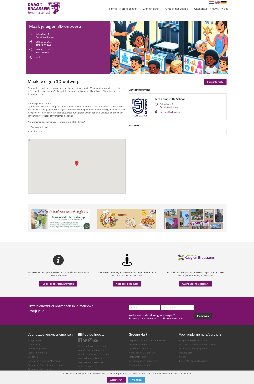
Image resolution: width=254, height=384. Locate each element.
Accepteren (116, 379)
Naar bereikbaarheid (127, 283)
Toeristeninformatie (37, 352)
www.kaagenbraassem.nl (195, 283)
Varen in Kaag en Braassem (91, 350)
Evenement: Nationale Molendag (44, 361)
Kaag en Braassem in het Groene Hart (147, 340)
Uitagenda (33, 356)
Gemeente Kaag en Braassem (193, 361)
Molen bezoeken (86, 366)
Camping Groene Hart (139, 365)
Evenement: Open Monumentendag (45, 365)
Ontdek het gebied (37, 348)
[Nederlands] (211, 2)
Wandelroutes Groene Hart (142, 352)
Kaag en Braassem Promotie (193, 340)
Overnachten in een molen (91, 362)
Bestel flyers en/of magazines (193, 348)
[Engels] (217, 2)
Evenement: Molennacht (40, 369)
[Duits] (224, 2)
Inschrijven (203, 315)
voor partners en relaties (145, 318)
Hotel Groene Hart (137, 356)
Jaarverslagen (185, 352)
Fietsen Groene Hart (138, 344)
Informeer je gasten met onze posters (197, 344)
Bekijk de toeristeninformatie (58, 283)
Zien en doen (34, 344)
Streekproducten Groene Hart (143, 361)
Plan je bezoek (35, 340)
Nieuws (182, 356)
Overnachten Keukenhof (90, 358)
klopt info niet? (215, 81)
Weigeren (137, 379)
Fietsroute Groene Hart (140, 348)
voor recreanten (175, 318)
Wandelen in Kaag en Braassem (93, 354)
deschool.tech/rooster (170, 112)
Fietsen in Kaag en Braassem (92, 346)
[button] (76, 163)
